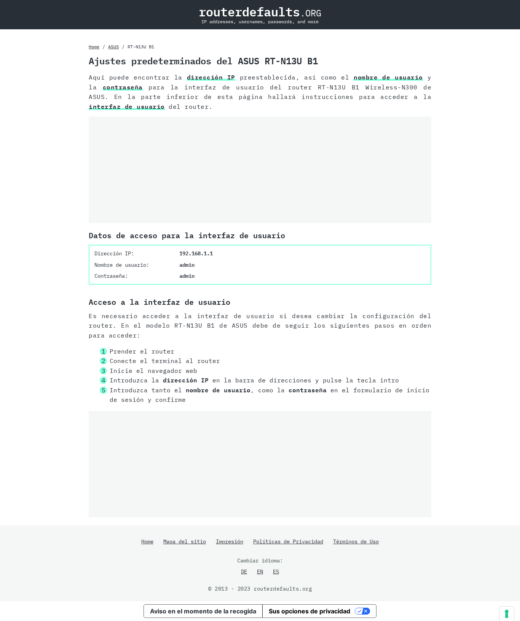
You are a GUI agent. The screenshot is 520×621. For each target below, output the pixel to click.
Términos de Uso (356, 541)
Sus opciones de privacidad (309, 611)
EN (260, 571)
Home (94, 46)
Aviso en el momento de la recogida (203, 611)
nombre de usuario (388, 77)
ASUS (113, 46)
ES (276, 571)
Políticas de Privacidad (288, 541)
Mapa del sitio (184, 541)
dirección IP (211, 77)
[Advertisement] (260, 169)
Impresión (229, 541)
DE (244, 571)
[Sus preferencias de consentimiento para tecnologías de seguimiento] (506, 614)
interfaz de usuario (127, 106)
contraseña (123, 87)
